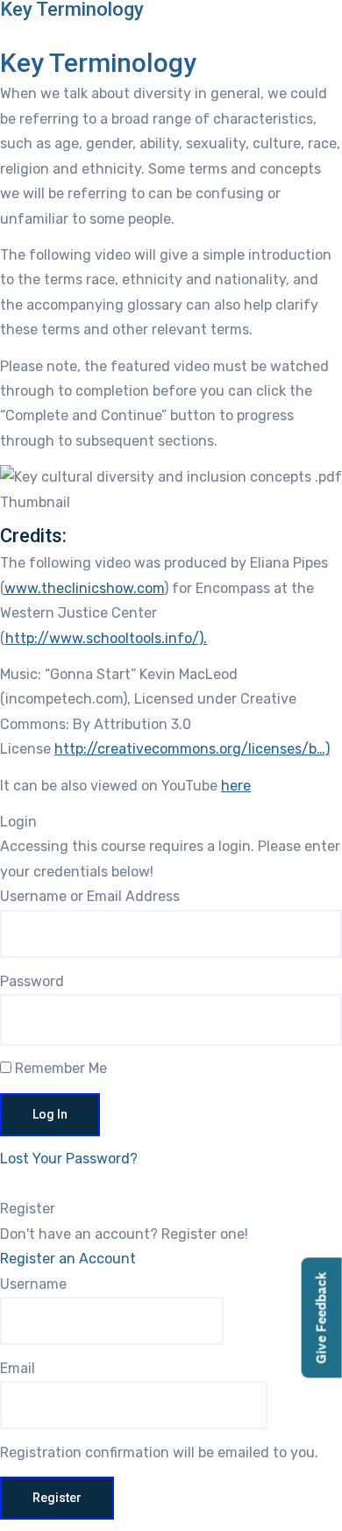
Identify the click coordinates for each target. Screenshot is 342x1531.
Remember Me (59, 1068)
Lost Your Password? (69, 1158)
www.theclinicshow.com (84, 588)
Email (17, 1368)
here (236, 785)
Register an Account (68, 1258)
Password (32, 981)
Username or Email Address (90, 896)
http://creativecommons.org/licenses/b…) (192, 748)
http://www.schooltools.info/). (106, 638)
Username (33, 1284)
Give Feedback (321, 1318)
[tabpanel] (171, 440)
